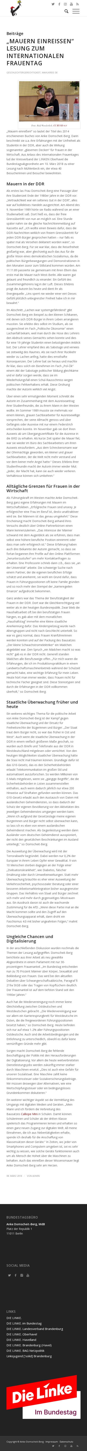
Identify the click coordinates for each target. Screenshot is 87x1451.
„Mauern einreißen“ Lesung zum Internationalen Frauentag (40, 52)
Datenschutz (66, 1441)
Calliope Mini (29, 1114)
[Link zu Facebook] (59, 4)
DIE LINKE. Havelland (21, 1340)
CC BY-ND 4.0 (60, 125)
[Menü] (74, 11)
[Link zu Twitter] (53, 4)
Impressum (52, 1441)
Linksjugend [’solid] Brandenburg (29, 1356)
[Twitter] (9, 1275)
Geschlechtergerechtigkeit (23, 72)
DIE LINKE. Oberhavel (21, 1334)
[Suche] (64, 11)
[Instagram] (22, 1275)
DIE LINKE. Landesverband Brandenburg (34, 1329)
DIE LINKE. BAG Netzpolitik (25, 1351)
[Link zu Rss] (77, 1446)
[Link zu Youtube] (71, 1446)
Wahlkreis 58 (49, 72)
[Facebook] (16, 1275)
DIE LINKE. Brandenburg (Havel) (29, 1345)
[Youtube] (28, 1275)
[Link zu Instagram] (65, 1446)
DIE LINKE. (14, 1318)
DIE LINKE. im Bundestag (24, 1323)
